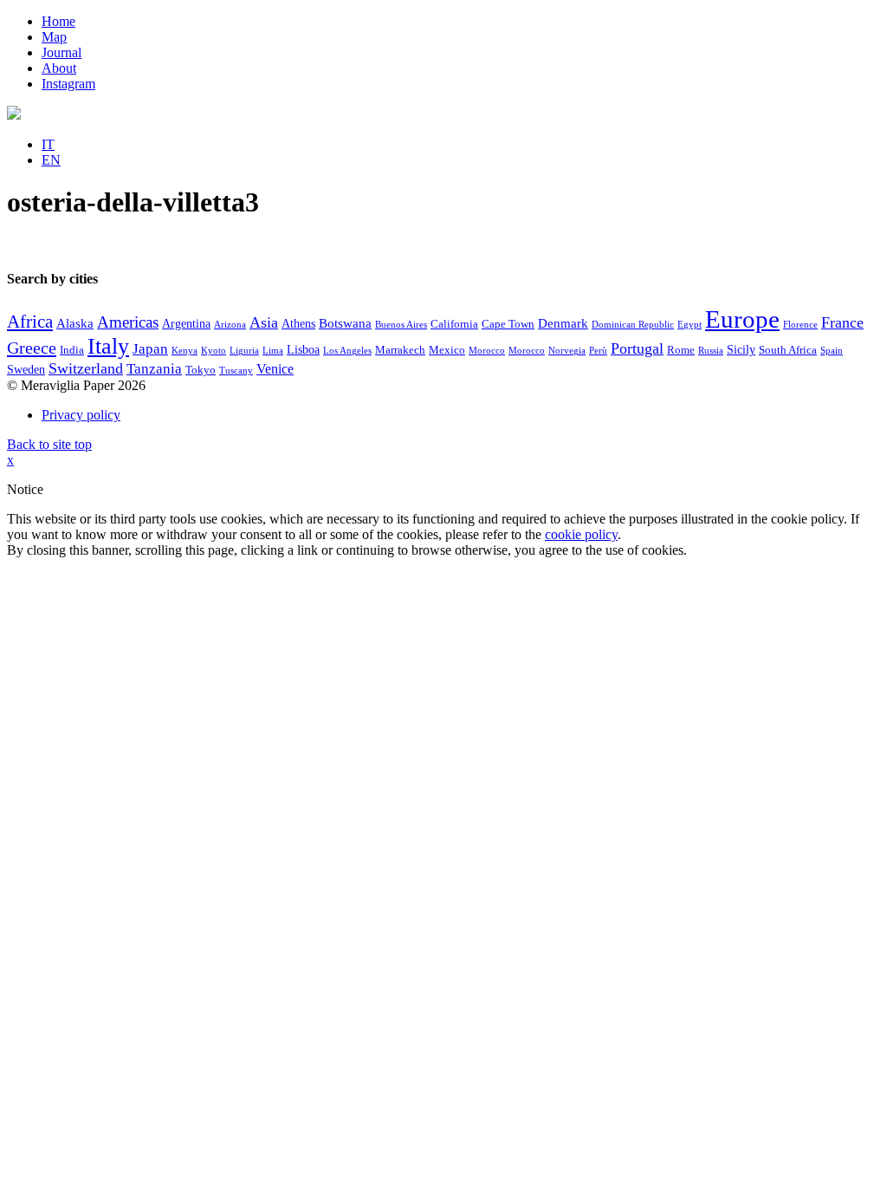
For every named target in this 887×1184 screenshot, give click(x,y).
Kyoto (213, 350)
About (59, 68)
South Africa (788, 350)
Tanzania (154, 369)
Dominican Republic (633, 324)
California (454, 324)
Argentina (186, 323)
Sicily (741, 349)
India (72, 350)
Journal (61, 52)
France (842, 322)
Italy (108, 346)
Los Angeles (347, 350)
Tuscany (236, 370)
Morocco (487, 350)
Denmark (563, 323)
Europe (742, 319)
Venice (275, 368)
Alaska (75, 323)
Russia (710, 350)
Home (58, 21)
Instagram (68, 83)
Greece (31, 347)
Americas (128, 322)
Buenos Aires (401, 324)
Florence (800, 324)
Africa (30, 321)
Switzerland (86, 368)
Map (54, 36)
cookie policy (581, 534)
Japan (150, 349)
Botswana (345, 323)
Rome (681, 350)
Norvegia (567, 350)
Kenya (184, 350)
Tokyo (200, 370)
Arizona (230, 324)
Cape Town (508, 324)
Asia (263, 322)
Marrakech (400, 350)
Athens (298, 323)
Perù (598, 350)
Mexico (447, 350)
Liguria (244, 350)
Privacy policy (81, 414)
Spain (831, 350)
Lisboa (303, 349)
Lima (272, 350)
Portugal (637, 348)
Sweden (26, 369)
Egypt (689, 324)
